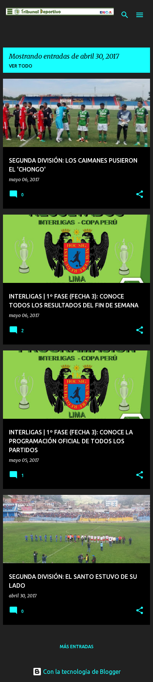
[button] (139, 195)
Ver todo (20, 65)
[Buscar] (124, 15)
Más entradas (77, 646)
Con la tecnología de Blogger (81, 671)
